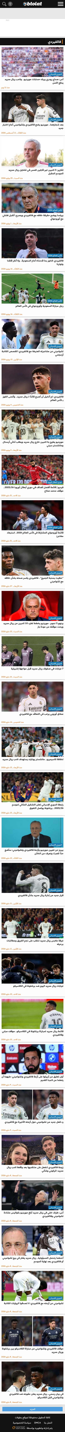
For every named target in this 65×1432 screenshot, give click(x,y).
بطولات (18, 1417)
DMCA (37, 1422)
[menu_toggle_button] (60, 4)
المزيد (32, 1409)
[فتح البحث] (4, 4)
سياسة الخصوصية (22, 1422)
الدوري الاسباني (55, 74)
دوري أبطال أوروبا (54, 482)
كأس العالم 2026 (55, 210)
